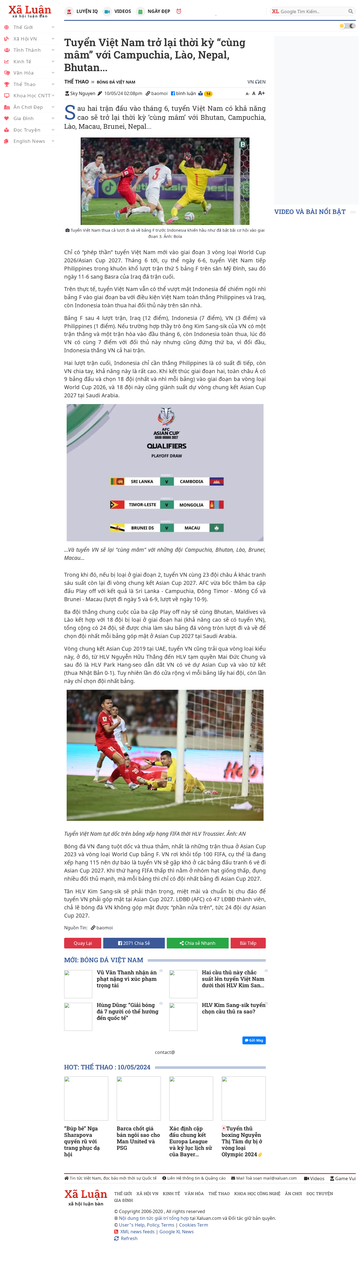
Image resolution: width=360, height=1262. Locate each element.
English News (29, 141)
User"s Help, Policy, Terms (147, 1225)
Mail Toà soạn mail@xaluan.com (266, 1178)
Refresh (129, 1238)
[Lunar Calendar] (140, 12)
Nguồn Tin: (75, 928)
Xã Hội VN (25, 38)
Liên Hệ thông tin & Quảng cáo (196, 1178)
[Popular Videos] (107, 12)
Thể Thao (25, 84)
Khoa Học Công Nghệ (257, 1193)
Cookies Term (193, 1225)
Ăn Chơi (293, 1193)
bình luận (186, 93)
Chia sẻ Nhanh (199, 943)
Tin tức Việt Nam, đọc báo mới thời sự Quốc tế (113, 1178)
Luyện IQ (86, 11)
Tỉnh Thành (27, 50)
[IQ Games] (69, 12)
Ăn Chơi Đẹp (28, 107)
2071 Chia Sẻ (136, 943)
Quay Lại (83, 943)
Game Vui (345, 1178)
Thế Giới (23, 27)
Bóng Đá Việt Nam (116, 82)
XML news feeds (137, 1232)
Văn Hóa (24, 72)
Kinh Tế (22, 61)
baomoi (159, 93)
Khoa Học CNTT (32, 95)
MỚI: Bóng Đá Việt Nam (103, 960)
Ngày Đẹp (158, 11)
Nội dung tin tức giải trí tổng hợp (154, 1218)
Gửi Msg (255, 1040)
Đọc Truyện (27, 130)
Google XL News (176, 1232)
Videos (122, 11)
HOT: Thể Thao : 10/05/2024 (107, 1067)
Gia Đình (24, 118)
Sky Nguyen (82, 93)
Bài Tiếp (248, 943)
